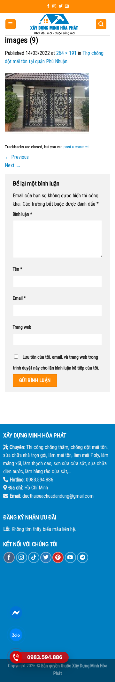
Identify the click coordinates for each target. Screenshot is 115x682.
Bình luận (22, 214)
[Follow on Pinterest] (58, 557)
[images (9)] (47, 103)
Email (19, 298)
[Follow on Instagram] (54, 6)
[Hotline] (16, 657)
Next (13, 165)
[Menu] (10, 24)
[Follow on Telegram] (82, 557)
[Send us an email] (67, 6)
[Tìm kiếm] (101, 24)
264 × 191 (66, 53)
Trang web (22, 327)
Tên (17, 269)
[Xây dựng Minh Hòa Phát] (54, 24)
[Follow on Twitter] (61, 6)
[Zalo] (16, 634)
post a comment (76, 146)
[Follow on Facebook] (48, 6)
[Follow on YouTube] (70, 557)
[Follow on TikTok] (33, 557)
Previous (17, 157)
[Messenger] (16, 612)
